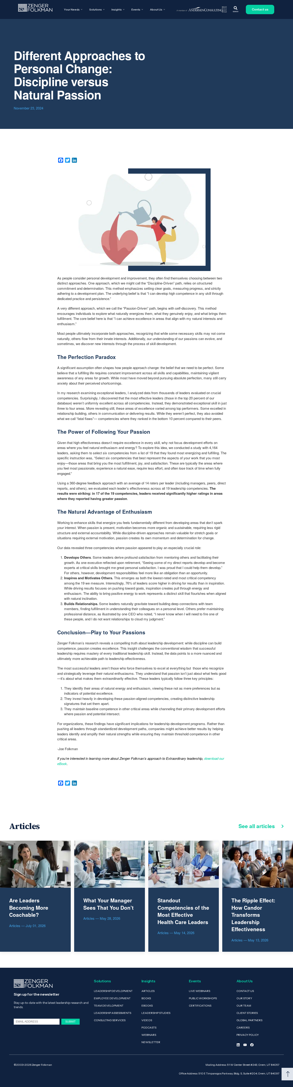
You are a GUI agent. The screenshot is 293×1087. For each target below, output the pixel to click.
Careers (243, 1027)
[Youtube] (245, 1045)
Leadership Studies (155, 1013)
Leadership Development (113, 991)
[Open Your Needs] (81, 10)
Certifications (200, 1005)
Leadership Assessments (112, 1013)
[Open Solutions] (104, 10)
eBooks (147, 1005)
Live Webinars (199, 991)
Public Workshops (203, 998)
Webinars (148, 1035)
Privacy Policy (247, 1035)
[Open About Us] (164, 10)
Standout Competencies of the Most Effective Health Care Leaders (183, 911)
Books (146, 998)
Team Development (108, 1005)
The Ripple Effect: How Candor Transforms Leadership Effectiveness (253, 915)
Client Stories (247, 1013)
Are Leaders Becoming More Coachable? (28, 907)
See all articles (257, 826)
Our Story (244, 998)
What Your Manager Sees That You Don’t (108, 904)
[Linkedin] (238, 1045)
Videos (146, 1020)
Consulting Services (109, 1020)
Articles (148, 991)
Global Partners (249, 1020)
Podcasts (148, 1027)
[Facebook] (252, 1045)
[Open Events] (142, 10)
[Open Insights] (124, 10)
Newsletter (150, 1042)
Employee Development (112, 998)
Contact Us (245, 991)
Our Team (243, 1005)
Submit (70, 1021)
